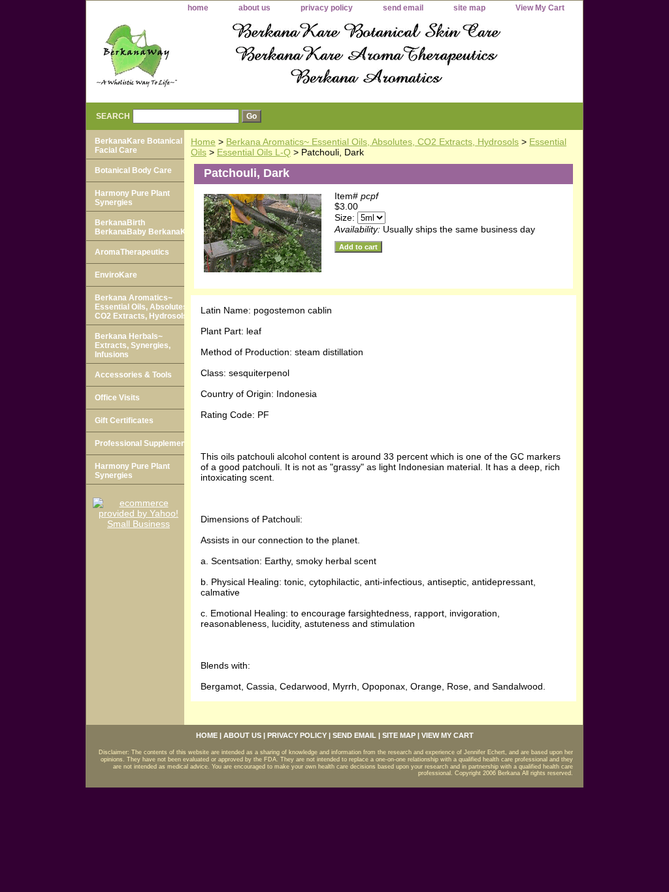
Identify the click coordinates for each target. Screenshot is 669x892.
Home (203, 141)
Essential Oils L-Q (254, 152)
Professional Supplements (144, 443)
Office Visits (117, 397)
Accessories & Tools (133, 374)
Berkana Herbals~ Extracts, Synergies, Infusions (133, 345)
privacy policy (327, 7)
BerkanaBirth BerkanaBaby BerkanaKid (144, 227)
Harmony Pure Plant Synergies (132, 198)
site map (469, 7)
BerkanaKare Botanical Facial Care (138, 145)
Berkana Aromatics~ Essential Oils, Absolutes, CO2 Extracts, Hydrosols (372, 141)
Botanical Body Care (133, 170)
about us (254, 7)
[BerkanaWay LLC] (249, 60)
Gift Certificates (124, 420)
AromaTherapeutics (132, 252)
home (198, 7)
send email (403, 7)
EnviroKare (116, 274)
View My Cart (539, 7)
